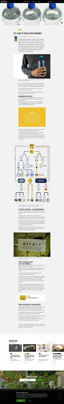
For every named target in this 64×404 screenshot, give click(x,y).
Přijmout (20, 400)
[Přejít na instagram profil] (59, 1)
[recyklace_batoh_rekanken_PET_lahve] (32, 244)
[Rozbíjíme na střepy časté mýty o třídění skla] (43, 348)
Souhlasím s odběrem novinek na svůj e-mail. (32, 383)
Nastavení (30, 400)
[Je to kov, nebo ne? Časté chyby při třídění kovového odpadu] (15, 348)
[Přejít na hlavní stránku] (6, 1)
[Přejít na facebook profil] (56, 1)
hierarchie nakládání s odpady (33, 324)
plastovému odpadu (35, 315)
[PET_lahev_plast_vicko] (32, 66)
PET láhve (34, 129)
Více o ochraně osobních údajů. (32, 383)
